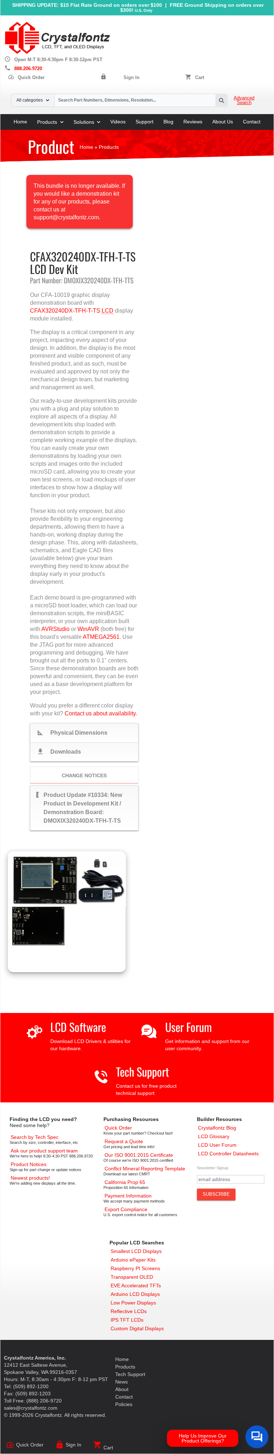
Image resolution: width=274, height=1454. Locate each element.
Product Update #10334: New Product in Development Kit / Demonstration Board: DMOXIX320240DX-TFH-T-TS (78, 807)
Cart (199, 77)
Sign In (131, 77)
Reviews (192, 121)
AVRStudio (55, 629)
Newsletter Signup (212, 1168)
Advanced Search (244, 100)
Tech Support (142, 1071)
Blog (168, 121)
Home (20, 121)
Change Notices (84, 775)
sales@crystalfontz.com (30, 1408)
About (121, 1389)
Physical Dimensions (71, 732)
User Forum (188, 1026)
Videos (118, 121)
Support (144, 121)
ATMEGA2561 (101, 637)
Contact (251, 121)
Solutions (83, 122)
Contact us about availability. (101, 713)
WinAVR (88, 629)
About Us (222, 121)
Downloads (58, 751)
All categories (29, 100)
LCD (107, 311)
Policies (123, 1404)
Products (47, 122)
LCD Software (78, 1026)
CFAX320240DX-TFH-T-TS (65, 311)
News (121, 1382)
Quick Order (26, 77)
